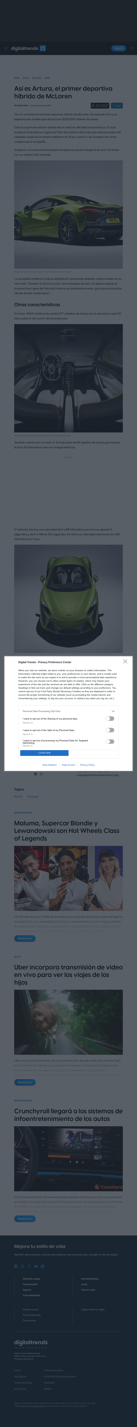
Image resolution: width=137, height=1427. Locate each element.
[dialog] (68, 713)
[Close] (126, 662)
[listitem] (68, 711)
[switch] (110, 718)
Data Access (68, 765)
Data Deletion (49, 765)
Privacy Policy (87, 765)
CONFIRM (44, 753)
